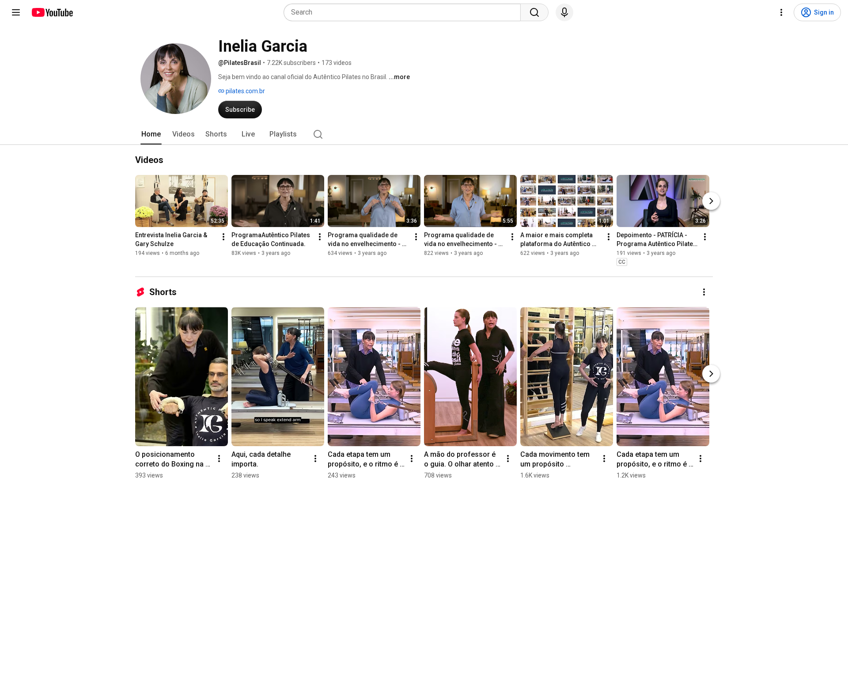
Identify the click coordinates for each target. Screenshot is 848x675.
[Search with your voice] (564, 12)
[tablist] (424, 134)
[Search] (534, 12)
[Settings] (781, 12)
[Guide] (16, 12)
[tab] (151, 134)
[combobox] (405, 12)
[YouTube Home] (52, 12)
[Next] (711, 201)
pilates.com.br (244, 91)
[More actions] (223, 237)
